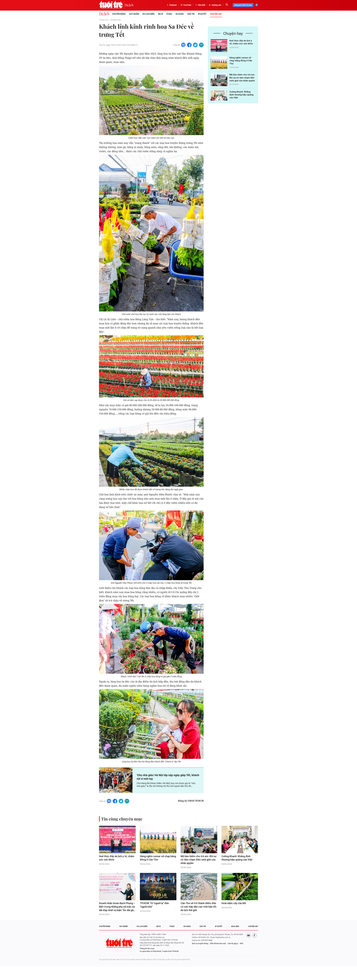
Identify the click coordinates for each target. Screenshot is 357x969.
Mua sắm (235, 926)
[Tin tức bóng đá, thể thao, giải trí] (104, 14)
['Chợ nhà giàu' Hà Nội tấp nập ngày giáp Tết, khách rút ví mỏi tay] (115, 780)
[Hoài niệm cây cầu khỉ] (239, 886)
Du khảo (180, 14)
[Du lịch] (129, 5)
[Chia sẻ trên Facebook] (189, 44)
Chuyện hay (216, 14)
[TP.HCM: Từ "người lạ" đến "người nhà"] (158, 886)
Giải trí (191, 14)
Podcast (173, 5)
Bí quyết (202, 14)
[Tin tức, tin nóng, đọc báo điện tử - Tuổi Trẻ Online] (112, 5)
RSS (241, 943)
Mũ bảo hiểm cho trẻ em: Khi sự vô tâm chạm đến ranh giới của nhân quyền (242, 77)
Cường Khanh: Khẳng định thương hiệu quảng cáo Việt (241, 95)
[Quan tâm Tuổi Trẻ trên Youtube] (248, 943)
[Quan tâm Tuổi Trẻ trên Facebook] (254, 943)
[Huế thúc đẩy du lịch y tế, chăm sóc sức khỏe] (219, 45)
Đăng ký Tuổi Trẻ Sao (243, 5)
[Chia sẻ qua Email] (201, 44)
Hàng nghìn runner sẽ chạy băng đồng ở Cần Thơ (240, 60)
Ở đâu (169, 14)
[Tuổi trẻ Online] (119, 943)
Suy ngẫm (134, 14)
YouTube (187, 5)
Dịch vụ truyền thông (200, 943)
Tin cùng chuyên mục (121, 819)
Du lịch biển (149, 14)
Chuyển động (119, 14)
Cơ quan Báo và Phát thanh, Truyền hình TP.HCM (159, 951)
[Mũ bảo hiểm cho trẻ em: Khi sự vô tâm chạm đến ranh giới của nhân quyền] (219, 79)
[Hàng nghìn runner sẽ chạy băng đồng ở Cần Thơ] (219, 62)
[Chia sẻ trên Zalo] (183, 44)
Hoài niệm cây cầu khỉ (233, 903)
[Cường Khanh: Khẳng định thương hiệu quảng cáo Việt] (219, 96)
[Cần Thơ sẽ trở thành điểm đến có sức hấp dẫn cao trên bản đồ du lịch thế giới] (199, 886)
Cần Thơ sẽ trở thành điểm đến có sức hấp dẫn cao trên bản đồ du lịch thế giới (198, 906)
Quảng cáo (216, 5)
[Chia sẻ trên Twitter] (195, 44)
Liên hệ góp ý (233, 943)
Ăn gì (160, 14)
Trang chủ (103, 20)
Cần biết (201, 5)
